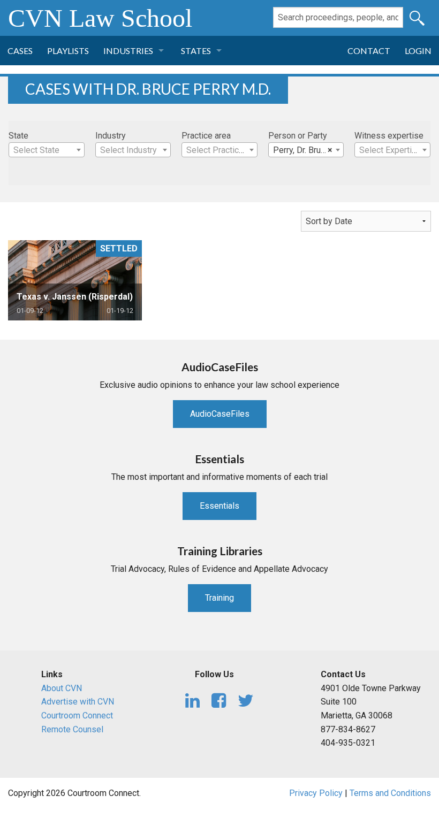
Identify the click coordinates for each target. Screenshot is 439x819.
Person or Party (297, 136)
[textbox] (46, 150)
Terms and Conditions (390, 793)
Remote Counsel (72, 729)
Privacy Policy (316, 793)
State (18, 136)
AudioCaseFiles (219, 414)
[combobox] (47, 149)
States (196, 50)
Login (418, 50)
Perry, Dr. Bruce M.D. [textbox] (308, 150)
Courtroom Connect (77, 715)
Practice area (206, 136)
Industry (110, 136)
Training (219, 598)
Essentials (219, 506)
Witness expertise (388, 136)
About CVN (61, 688)
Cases (20, 50)
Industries (128, 50)
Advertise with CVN (77, 701)
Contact (368, 50)
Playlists (68, 50)
